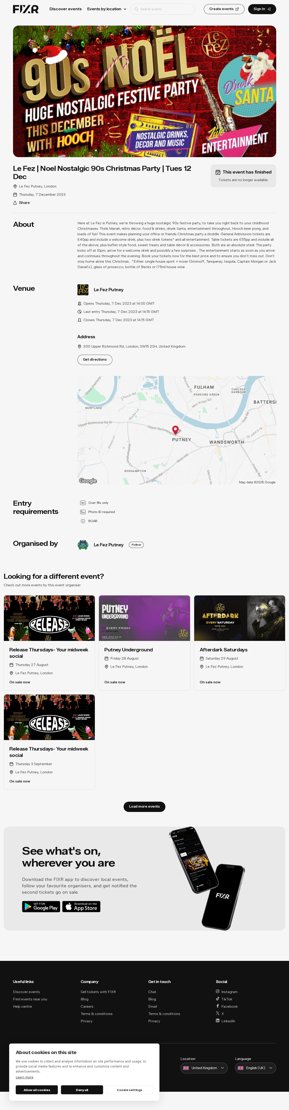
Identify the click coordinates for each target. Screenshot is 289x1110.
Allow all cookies (37, 1090)
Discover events (66, 9)
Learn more (24, 1077)
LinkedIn (228, 1021)
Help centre (22, 1006)
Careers (87, 1006)
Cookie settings (129, 1090)
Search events (151, 9)
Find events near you (30, 999)
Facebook (229, 1006)
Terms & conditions (97, 1014)
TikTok (226, 999)
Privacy (87, 1021)
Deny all (82, 1090)
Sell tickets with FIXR (98, 992)
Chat (152, 992)
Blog (84, 999)
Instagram (229, 992)
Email (152, 1006)
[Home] (26, 9)
